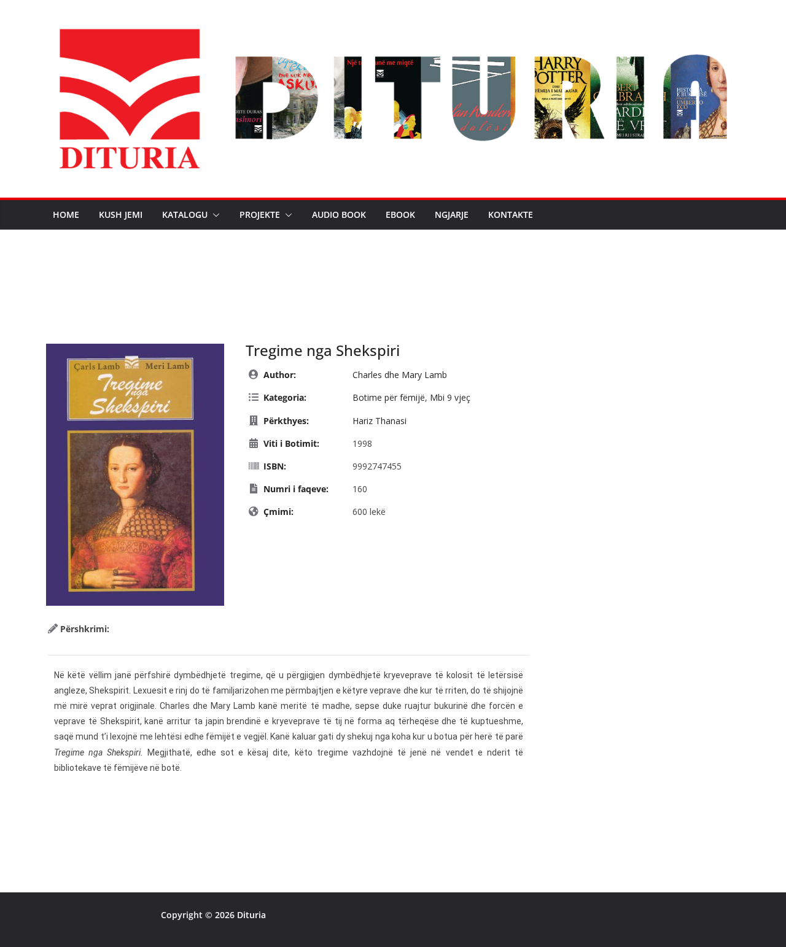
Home (66, 214)
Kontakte (510, 214)
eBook (400, 214)
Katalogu (185, 214)
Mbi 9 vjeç (450, 397)
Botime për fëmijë (388, 397)
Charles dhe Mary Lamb (399, 375)
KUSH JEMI (120, 214)
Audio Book (339, 214)
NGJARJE (452, 214)
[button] (214, 214)
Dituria (251, 915)
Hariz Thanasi (379, 421)
